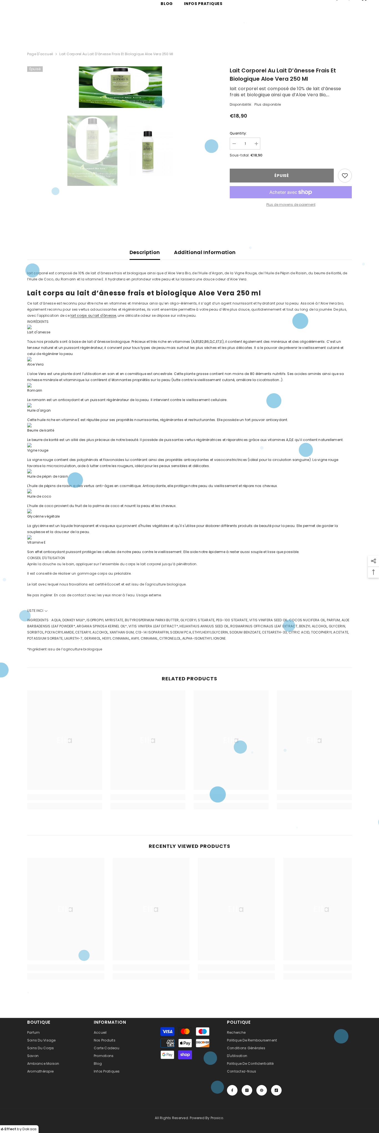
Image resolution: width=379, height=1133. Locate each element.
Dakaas (29, 1129)
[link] (64, 797)
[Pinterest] (261, 1090)
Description (145, 252)
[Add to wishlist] (345, 176)
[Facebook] (232, 1090)
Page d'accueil (40, 54)
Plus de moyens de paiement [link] (290, 204)
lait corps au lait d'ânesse (93, 315)
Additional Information (205, 252)
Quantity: (238, 133)
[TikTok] (276, 1090)
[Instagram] (247, 1090)
